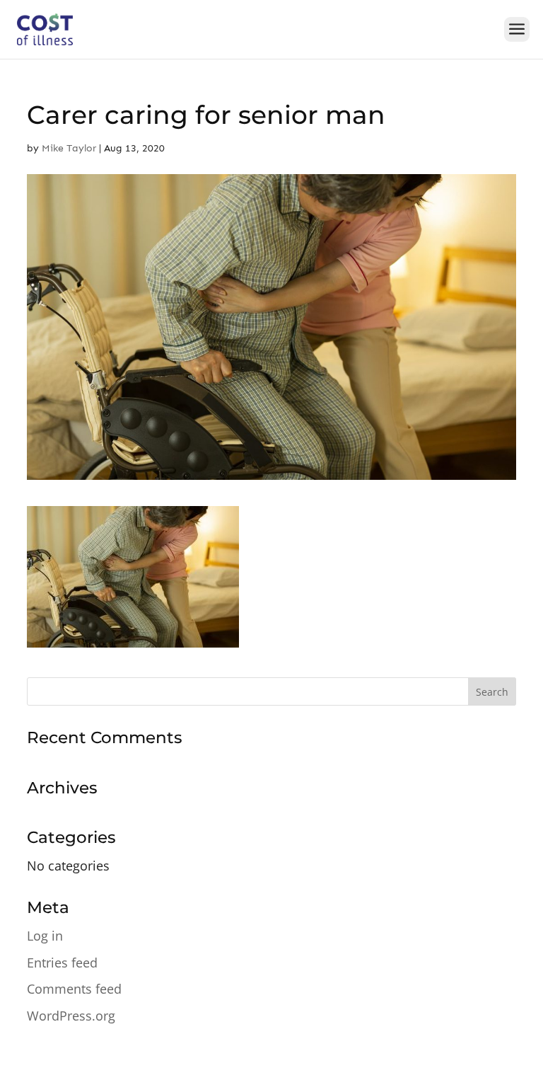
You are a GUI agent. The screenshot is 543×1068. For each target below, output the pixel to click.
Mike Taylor (69, 148)
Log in (45, 935)
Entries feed (62, 962)
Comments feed (74, 988)
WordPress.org (71, 1015)
